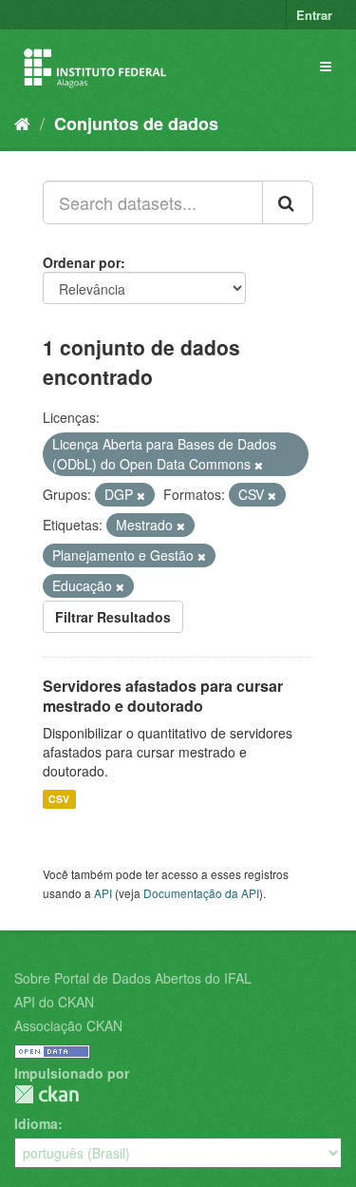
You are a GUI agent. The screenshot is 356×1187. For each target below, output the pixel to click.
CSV (58, 799)
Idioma (36, 1123)
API (103, 893)
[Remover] (258, 464)
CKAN (46, 1094)
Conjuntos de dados (136, 123)
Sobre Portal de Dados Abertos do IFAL (133, 977)
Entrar (314, 15)
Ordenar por (82, 262)
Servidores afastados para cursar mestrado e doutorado (163, 696)
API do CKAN (54, 1001)
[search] (287, 202)
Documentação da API (201, 893)
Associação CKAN (68, 1025)
